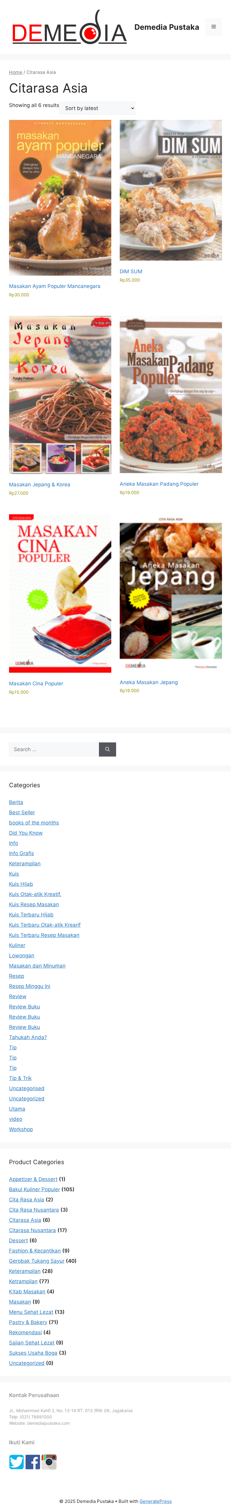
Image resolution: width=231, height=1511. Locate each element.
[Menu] (213, 27)
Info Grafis (21, 853)
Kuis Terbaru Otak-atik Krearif (45, 925)
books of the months (34, 823)
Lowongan (21, 956)
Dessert (18, 1240)
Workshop (21, 1129)
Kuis (14, 874)
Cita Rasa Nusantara (34, 1210)
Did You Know (26, 833)
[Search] (107, 749)
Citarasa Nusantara (32, 1230)
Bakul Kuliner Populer (34, 1189)
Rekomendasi (25, 1332)
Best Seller (22, 812)
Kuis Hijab (21, 884)
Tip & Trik (20, 1078)
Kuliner (17, 945)
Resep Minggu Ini (29, 986)
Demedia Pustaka (166, 27)
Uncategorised (27, 1088)
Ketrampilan (23, 1281)
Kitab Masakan (27, 1292)
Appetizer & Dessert (33, 1179)
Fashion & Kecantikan (35, 1251)
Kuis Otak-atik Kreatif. (35, 894)
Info (13, 843)
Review (17, 996)
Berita (16, 802)
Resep (16, 976)
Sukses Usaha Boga (33, 1353)
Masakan (20, 1302)
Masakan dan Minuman (37, 966)
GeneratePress (156, 1501)
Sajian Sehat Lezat (31, 1343)
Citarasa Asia (25, 1220)
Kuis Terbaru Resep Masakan (44, 935)
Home (15, 72)
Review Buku (24, 1007)
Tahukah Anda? (28, 1037)
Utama (17, 1109)
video (15, 1119)
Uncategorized (27, 1099)
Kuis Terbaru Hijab (31, 915)
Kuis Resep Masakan (34, 904)
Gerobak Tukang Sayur (36, 1261)
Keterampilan (25, 864)
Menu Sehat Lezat (31, 1312)
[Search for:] (54, 749)
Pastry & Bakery (28, 1322)
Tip (13, 1048)
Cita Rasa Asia (26, 1200)
